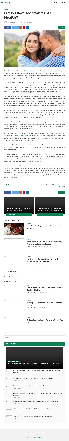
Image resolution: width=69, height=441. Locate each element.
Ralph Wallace (32, 231)
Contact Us (29, 433)
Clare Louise (13, 22)
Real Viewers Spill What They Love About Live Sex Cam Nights (45, 289)
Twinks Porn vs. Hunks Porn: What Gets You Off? (45, 321)
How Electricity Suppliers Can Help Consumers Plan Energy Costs (32, 416)
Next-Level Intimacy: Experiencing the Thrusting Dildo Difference (43, 260)
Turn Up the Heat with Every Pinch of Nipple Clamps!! (45, 304)
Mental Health (56, 184)
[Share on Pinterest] (24, 27)
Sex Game (62, 186)
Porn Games (24, 136)
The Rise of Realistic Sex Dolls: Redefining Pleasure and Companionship (44, 243)
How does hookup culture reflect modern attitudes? (44, 227)
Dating (6, 9)
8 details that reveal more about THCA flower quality (29, 386)
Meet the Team (39, 433)
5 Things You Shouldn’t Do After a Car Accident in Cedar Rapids (32, 409)
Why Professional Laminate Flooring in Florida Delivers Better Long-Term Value (33, 364)
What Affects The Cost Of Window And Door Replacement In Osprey (33, 378)
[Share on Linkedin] (27, 27)
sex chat (30, 71)
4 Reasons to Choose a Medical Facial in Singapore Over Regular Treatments (35, 401)
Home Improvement (13, 361)
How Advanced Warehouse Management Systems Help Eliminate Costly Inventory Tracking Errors (37, 394)
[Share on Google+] (20, 27)
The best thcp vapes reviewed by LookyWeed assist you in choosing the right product (36, 371)
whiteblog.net (39, 437)
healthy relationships (46, 184)
